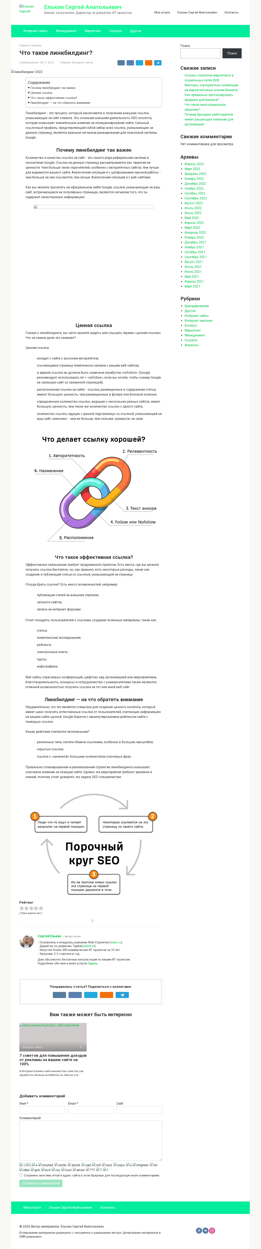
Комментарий (30, 1118)
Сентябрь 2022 (196, 198)
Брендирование (197, 306)
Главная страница (30, 45)
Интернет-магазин (198, 321)
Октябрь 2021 (195, 252)
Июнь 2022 (193, 213)
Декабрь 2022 (195, 184)
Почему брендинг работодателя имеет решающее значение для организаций (209, 119)
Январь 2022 (194, 237)
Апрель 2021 (194, 281)
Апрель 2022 (194, 223)
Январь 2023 (194, 179)
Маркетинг (93, 31)
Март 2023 (192, 169)
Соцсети (115, 31)
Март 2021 (192, 286)
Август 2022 (194, 203)
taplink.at (89, 946)
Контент (191, 325)
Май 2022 (192, 218)
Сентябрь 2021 (196, 257)
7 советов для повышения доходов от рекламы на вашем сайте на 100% (53, 1059)
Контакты (231, 12)
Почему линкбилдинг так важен (52, 88)
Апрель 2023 (194, 164)
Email (73, 1103)
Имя (23, 1103)
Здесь (92, 963)
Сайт (119, 1103)
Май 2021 (192, 277)
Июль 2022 (193, 208)
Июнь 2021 (193, 272)
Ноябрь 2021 (194, 247)
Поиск (185, 46)
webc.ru (116, 942)
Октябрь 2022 (195, 193)
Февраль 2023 (195, 174)
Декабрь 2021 (195, 242)
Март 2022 (192, 228)
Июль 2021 (193, 267)
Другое (135, 31)
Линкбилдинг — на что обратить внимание (60, 103)
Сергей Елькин (49, 936)
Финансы (192, 345)
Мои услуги (162, 12)
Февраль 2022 (195, 232)
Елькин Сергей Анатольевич (82, 7)
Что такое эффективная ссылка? (53, 98)
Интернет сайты (35, 31)
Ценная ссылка (41, 93)
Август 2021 (194, 262)
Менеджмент (66, 31)
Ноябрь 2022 (194, 188)
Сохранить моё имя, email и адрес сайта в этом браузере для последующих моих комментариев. (92, 1175)
